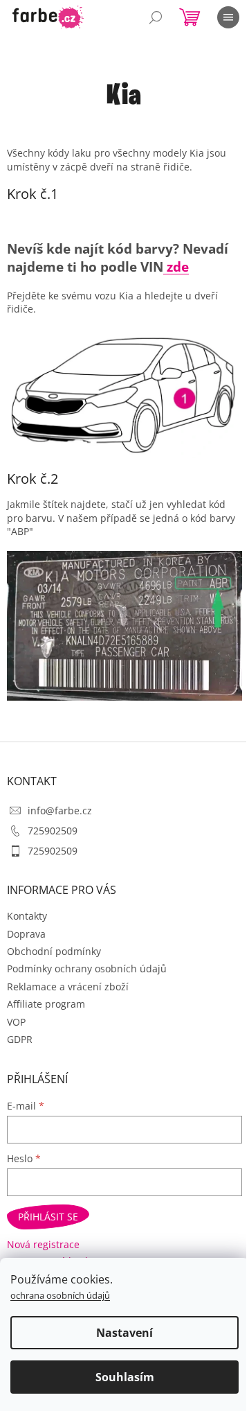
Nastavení (124, 1332)
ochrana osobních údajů (60, 1295)
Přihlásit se (48, 1216)
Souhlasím (124, 1377)
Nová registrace (43, 1244)
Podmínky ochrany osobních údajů (87, 968)
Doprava (26, 933)
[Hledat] (155, 17)
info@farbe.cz (60, 810)
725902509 (52, 830)
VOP (16, 1021)
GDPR (20, 1039)
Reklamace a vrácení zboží (68, 986)
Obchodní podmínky (54, 951)
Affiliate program (46, 1003)
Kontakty (27, 915)
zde (176, 266)
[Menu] (228, 17)
